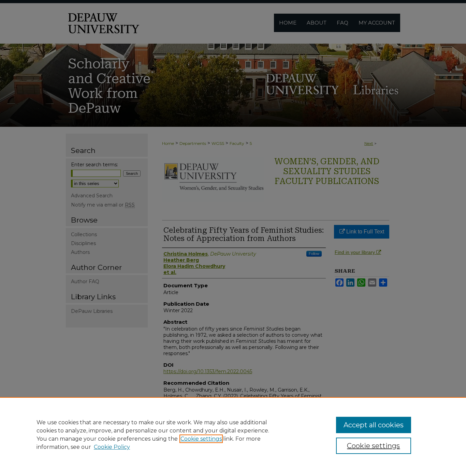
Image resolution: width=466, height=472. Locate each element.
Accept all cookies (374, 425)
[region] (233, 434)
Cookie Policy (112, 447)
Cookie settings (201, 439)
